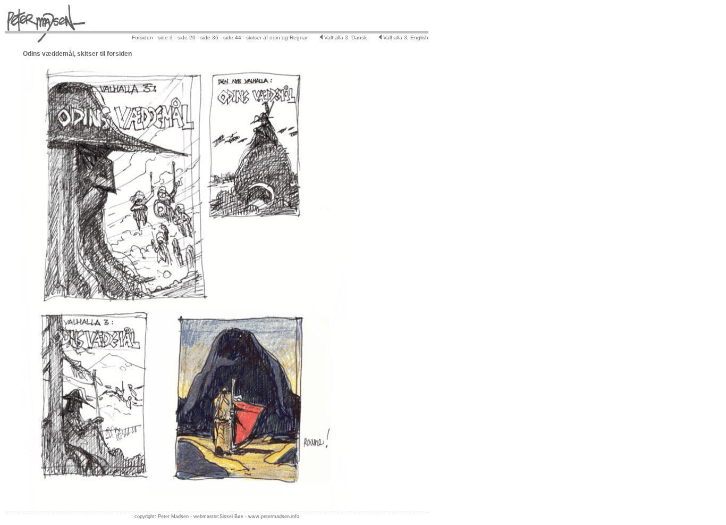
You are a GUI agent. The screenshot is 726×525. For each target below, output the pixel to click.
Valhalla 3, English (405, 37)
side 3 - (166, 37)
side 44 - (233, 37)
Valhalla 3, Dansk (345, 37)
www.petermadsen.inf (272, 516)
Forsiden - (144, 37)
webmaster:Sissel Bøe (218, 516)
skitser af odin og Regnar (277, 37)
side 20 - (187, 37)
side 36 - (211, 37)
